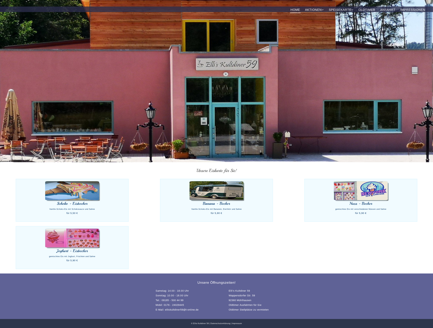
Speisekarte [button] (340, 9)
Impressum (237, 323)
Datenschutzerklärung (220, 323)
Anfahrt (387, 9)
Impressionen (412, 9)
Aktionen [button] (313, 9)
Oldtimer (366, 9)
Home (295, 9)
